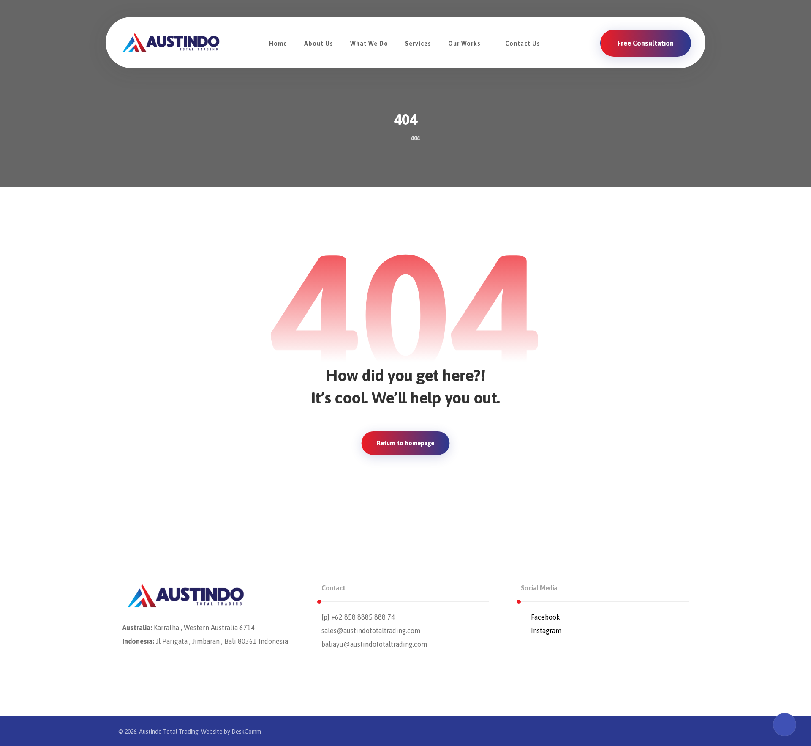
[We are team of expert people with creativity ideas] (171, 42)
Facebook (545, 617)
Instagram (546, 630)
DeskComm (246, 731)
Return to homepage (406, 443)
